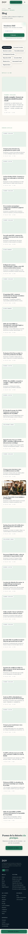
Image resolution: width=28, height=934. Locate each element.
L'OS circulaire (20, 899)
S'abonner (14, 35)
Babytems (4, 907)
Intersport (4, 899)
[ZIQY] (4, 2)
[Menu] (24, 2)
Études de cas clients (16, 879)
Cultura (3, 901)
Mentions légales (5, 924)
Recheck (4, 885)
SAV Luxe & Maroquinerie (17, 885)
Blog (17, 895)
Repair (3, 883)
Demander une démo (16, 2)
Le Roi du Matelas (6, 905)
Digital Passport (5, 887)
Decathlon (4, 895)
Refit (3, 879)
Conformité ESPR (16, 881)
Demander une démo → (14, 931)
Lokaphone (4, 909)
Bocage (3, 903)
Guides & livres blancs (21, 897)
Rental (3, 877)
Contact (3, 922)
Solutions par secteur (17, 877)
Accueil (4, 8)
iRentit (3, 913)
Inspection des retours (17, 883)
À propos (4, 920)
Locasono (4, 911)
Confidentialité (5, 926)
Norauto (4, 897)
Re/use (3, 881)
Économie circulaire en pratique (19, 889)
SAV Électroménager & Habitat (18, 887)
